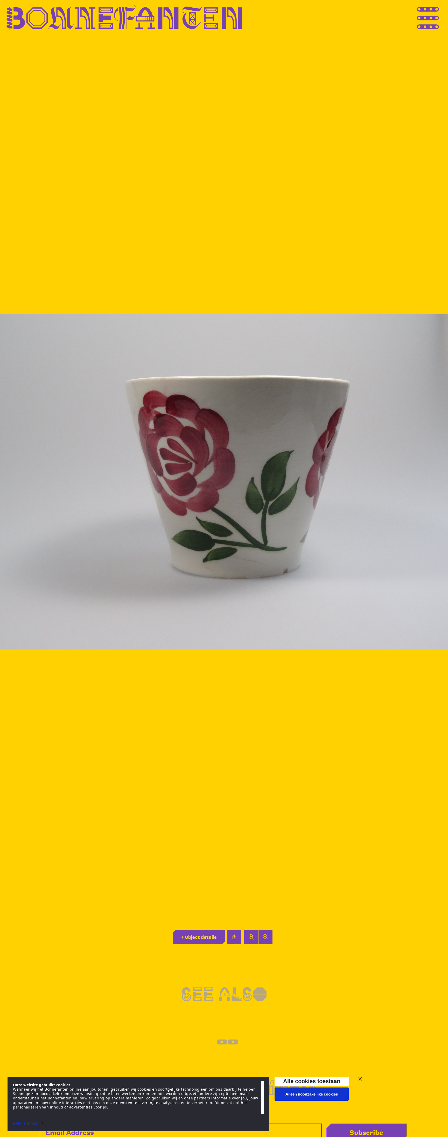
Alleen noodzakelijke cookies (311, 1094)
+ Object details (199, 937)
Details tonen (25, 1123)
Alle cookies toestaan (311, 1081)
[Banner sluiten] (360, 1078)
